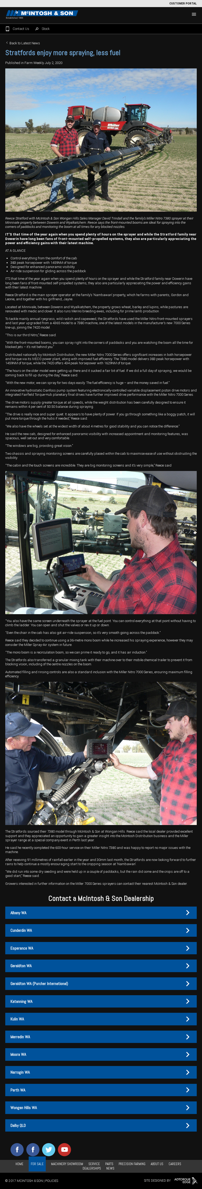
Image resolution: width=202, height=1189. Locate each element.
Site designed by (157, 1180)
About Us (157, 1164)
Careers (175, 1164)
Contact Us (21, 29)
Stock (46, 29)
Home (19, 1164)
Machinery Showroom (67, 1164)
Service (94, 1164)
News (110, 1168)
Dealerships (92, 1168)
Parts (109, 1164)
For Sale (37, 1164)
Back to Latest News (24, 43)
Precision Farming (132, 1164)
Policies (51, 1181)
